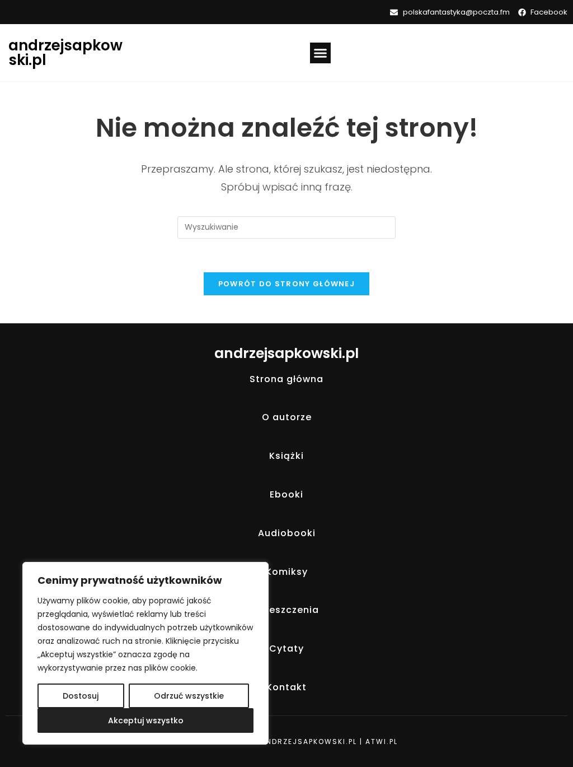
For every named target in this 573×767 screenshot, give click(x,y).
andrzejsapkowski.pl (65, 52)
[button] (320, 53)
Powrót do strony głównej (286, 283)
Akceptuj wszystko (146, 720)
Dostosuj (80, 695)
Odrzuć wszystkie (189, 695)
